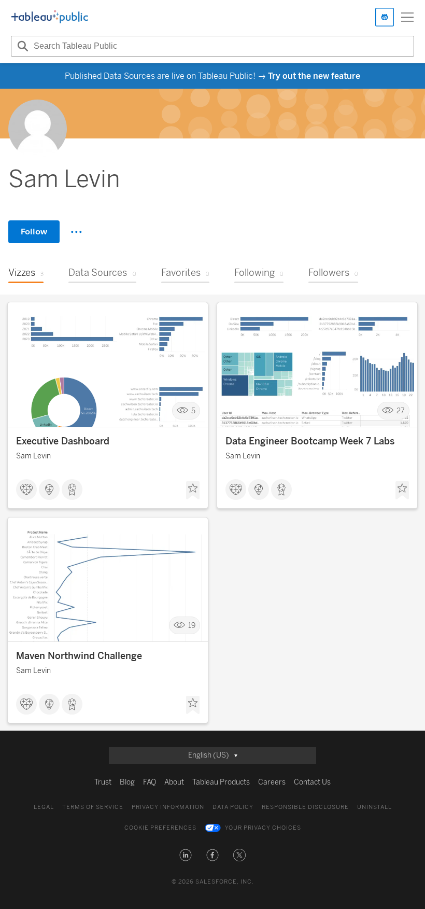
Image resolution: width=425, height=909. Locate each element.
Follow (34, 231)
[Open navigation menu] (407, 17)
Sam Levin (33, 456)
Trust (102, 782)
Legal (44, 807)
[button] (185, 855)
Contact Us (312, 782)
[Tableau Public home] (49, 17)
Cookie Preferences (160, 827)
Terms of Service (92, 807)
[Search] (21, 46)
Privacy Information (168, 807)
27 (400, 411)
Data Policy (232, 807)
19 (191, 625)
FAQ (149, 782)
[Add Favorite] (193, 490)
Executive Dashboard (62, 441)
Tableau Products (221, 782)
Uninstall (374, 807)
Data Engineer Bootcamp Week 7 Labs (309, 441)
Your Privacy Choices (263, 827)
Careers (272, 782)
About (174, 782)
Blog (127, 782)
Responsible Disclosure (305, 807)
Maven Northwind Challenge (79, 656)
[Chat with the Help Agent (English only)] (384, 17)
